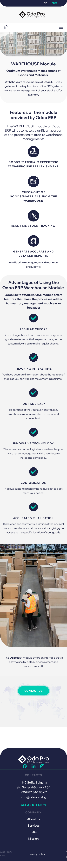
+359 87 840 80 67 (33, 792)
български (46, 3)
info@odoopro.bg (33, 797)
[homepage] (6, 27)
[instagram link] (42, 767)
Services (33, 825)
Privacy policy (36, 854)
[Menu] (61, 27)
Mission (33, 838)
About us (33, 819)
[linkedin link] (34, 767)
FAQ (34, 832)
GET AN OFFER (31, 805)
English (53, 3)
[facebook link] (25, 767)
